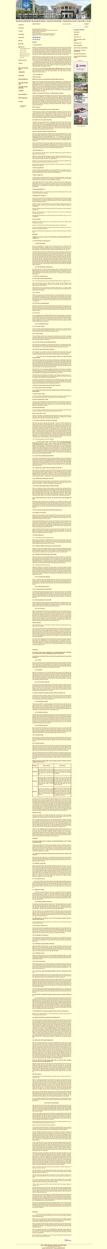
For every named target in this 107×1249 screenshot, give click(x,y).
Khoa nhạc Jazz (77, 43)
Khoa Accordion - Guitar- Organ (80, 40)
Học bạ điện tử (22, 94)
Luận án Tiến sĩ (23, 50)
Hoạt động (21, 34)
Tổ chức (20, 31)
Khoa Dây (76, 34)
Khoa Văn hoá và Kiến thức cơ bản (80, 57)
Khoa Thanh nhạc (78, 45)
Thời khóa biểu (22, 98)
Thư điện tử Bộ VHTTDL (22, 87)
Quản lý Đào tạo (23, 79)
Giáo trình (22, 57)
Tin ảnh (20, 101)
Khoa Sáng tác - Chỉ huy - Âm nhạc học (80, 51)
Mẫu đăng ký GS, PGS (24, 55)
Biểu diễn (20, 43)
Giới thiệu (21, 28)
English (87, 24)
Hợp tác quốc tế (22, 60)
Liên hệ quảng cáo (81, 126)
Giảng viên (21, 72)
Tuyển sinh (21, 37)
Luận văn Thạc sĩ (23, 52)
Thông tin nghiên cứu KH (25, 48)
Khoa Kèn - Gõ (77, 37)
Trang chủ (21, 24)
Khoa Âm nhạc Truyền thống (80, 47)
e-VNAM (20, 90)
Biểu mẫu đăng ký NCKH (25, 54)
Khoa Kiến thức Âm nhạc (80, 53)
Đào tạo (20, 40)
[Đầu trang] (67, 1240)
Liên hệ (20, 63)
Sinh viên (21, 75)
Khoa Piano (76, 32)
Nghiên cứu (21, 47)
